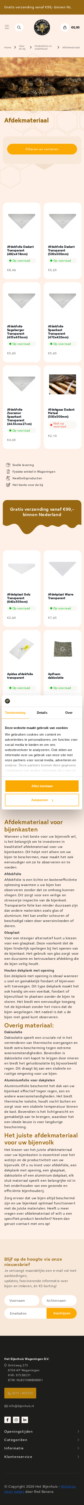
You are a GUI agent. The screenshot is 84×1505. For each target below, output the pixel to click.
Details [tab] (42, 712)
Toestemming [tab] (15, 712)
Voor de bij (22, 47)
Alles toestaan (42, 786)
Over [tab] (69, 712)
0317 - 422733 (22, 1393)
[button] (6, 27)
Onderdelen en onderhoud (43, 47)
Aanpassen (39, 800)
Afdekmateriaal (71, 47)
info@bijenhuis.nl (21, 1406)
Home (7, 47)
